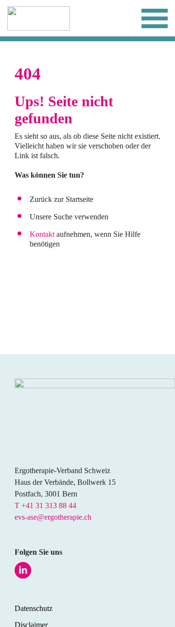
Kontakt (42, 234)
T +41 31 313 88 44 (45, 505)
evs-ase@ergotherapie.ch (53, 517)
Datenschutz (33, 608)
